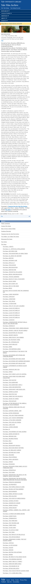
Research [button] (4, 11)
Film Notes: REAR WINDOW (10, 491)
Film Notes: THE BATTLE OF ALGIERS (12, 272)
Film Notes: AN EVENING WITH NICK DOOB (14, 358)
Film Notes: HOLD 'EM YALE (10, 394)
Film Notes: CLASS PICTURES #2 (11, 310)
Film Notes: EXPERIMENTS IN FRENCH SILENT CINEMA (15, 366)
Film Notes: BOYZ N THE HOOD (11, 286)
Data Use (9, 581)
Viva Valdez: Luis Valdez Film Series (10, 236)
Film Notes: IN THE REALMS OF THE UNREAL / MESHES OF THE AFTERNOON (15, 404)
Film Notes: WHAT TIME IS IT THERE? (12, 561)
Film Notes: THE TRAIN (8, 532)
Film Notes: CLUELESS (8, 319)
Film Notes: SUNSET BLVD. (10, 516)
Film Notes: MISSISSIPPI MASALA (11, 445)
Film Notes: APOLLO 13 (8, 262)
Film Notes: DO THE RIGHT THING (11, 339)
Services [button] (4, 16)
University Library (11, 2)
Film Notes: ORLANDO (8, 454)
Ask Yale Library (5, 8)
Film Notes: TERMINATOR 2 (10, 518)
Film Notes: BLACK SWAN (9, 281)
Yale (3, 579)
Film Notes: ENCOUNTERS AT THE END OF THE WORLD (15, 352)
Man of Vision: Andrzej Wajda (8, 228)
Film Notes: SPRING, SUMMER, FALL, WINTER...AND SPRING (16, 510)
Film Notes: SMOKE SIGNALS (10, 505)
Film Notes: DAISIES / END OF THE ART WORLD (15, 330)
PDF (2, 40)
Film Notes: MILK (7, 441)
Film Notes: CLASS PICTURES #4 (11, 315)
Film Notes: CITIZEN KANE (9, 303)
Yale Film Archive (9, 5)
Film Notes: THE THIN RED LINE (11, 523)
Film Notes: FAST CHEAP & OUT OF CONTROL (14, 374)
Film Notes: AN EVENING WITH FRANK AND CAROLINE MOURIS (14, 355)
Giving (12, 580)
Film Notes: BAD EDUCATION (10, 267)
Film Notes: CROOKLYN (9, 325)
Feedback (3, 581)
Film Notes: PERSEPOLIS (9, 470)
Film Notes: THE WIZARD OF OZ (11, 566)
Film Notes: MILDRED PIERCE (10, 438)
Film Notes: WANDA (8, 554)
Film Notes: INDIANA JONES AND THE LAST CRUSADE (14, 407)
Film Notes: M (6, 429)
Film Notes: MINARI (8, 443)
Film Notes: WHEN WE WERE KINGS (12, 563)
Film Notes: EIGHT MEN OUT (10, 344)
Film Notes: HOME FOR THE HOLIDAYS (13, 396)
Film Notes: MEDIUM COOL (9, 436)
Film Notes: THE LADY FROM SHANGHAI (13, 415)
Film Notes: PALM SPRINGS (10, 457)
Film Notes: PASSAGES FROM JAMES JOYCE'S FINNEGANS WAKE (15, 467)
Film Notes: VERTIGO (8, 543)
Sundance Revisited (6, 231)
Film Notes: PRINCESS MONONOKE (12, 482)
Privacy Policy (23, 580)
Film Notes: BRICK (7, 288)
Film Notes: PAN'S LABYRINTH (10, 459)
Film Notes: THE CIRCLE (9, 301)
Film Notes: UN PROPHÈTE (10, 484)
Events (17, 580)
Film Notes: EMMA (7, 346)
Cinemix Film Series (6, 226)
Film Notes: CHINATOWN (9, 299)
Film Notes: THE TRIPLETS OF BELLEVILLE (14, 534)
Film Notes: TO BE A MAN (9, 527)
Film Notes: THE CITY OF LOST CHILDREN (13, 306)
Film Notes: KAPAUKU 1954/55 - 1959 (12, 410)
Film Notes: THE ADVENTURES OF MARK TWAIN (15, 253)
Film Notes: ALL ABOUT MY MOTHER (12, 256)
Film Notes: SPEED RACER (10, 507)
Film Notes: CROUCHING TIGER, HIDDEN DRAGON (16, 328)
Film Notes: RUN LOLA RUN (10, 496)
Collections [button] (5, 13)
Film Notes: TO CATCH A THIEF (11, 530)
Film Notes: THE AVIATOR (9, 265)
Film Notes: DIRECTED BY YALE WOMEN (13, 337)
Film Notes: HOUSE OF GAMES (11, 398)
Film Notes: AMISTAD (8, 258)
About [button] (3, 18)
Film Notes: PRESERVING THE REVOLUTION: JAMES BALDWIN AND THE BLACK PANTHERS (15, 479)
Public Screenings (5, 223)
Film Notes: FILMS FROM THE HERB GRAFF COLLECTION (14, 377)
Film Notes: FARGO (7, 371)
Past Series (4, 241)
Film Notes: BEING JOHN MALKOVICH (12, 274)
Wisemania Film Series (6, 239)
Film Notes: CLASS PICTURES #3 (11, 313)
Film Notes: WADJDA (8, 550)
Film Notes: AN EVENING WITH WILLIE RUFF (14, 363)
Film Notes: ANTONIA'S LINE (10, 260)
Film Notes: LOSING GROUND (10, 427)
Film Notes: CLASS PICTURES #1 (11, 308)
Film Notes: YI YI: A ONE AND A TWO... (12, 573)
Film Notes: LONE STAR (9, 424)
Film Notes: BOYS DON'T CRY (10, 283)
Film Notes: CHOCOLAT (9, 296)
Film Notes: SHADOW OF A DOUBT (11, 503)
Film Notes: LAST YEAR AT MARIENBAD (13, 417)
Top (2, 216)
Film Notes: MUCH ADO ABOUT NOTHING (13, 447)
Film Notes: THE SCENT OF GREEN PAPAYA (14, 498)
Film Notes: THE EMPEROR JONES (12, 349)
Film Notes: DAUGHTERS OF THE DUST (13, 332)
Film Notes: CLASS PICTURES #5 (11, 317)
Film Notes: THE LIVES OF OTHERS (12, 422)
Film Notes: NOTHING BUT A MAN (11, 452)
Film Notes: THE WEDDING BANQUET (12, 559)
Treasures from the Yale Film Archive (17, 206)
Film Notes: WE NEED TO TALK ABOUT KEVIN (14, 556)
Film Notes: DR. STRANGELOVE (11, 342)
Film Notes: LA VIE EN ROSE (10, 545)
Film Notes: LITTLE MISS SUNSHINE (12, 420)
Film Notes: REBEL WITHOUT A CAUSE (13, 493)
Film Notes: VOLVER (8, 547)
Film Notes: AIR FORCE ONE (10, 251)
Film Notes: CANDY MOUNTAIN (10, 294)
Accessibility (16, 581)
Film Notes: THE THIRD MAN (10, 520)
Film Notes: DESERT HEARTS (10, 335)
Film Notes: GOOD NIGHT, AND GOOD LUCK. (14, 389)
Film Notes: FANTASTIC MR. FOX (11, 369)
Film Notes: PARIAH (8, 461)
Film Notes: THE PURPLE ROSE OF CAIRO (13, 487)
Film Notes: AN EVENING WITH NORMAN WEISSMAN (16, 361)
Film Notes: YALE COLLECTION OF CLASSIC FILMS (16, 570)
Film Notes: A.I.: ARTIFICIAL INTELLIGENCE (14, 249)
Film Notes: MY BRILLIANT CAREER (12, 450)
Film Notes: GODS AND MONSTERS (12, 387)
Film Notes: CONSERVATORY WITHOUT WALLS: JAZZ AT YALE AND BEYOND (15, 323)
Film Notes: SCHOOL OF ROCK (10, 500)
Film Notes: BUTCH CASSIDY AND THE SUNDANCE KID (16, 291)
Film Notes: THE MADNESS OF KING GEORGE (14, 431)
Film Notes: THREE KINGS (9, 525)
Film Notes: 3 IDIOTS (8, 246)
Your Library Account (15, 8)
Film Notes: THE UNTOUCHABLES (11, 537)
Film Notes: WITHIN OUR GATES (11, 568)
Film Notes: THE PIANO (9, 472)
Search (8, 580)
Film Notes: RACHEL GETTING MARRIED (13, 489)
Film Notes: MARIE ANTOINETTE (11, 434)
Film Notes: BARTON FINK (9, 269)
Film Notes (8, 209)
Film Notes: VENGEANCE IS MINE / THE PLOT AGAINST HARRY (14, 540)
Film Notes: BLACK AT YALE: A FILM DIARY (14, 279)
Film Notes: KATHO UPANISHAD (11, 413)
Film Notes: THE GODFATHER (10, 382)
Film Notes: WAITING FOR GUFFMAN (12, 552)
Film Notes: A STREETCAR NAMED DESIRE (14, 513)
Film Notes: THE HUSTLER (9, 401)
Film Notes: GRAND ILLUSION (10, 391)
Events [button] (3, 21)
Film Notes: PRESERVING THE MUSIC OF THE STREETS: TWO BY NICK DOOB (14, 475)
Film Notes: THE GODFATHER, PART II (12, 384)
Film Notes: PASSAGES (9, 464)
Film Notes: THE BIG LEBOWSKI (11, 276)
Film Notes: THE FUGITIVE (9, 380)
